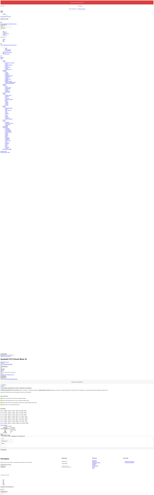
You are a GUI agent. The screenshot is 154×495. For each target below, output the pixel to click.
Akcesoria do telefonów (9, 83)
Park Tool (7, 147)
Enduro (6, 115)
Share (1, 373)
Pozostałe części (8, 69)
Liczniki (6, 73)
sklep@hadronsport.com (66, 467)
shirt (4, 41)
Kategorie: (2, 379)
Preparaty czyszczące (9, 123)
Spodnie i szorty (8, 95)
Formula (6, 143)
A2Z (6, 141)
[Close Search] (0, 21)
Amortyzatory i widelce (9, 62)
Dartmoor (7, 137)
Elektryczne (7, 117)
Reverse (6, 148)
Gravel (6, 116)
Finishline (7, 139)
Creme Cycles (8, 140)
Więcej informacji (3, 425)
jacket (4, 39)
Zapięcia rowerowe (9, 75)
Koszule (6, 104)
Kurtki (6, 101)
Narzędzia (7, 122)
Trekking (7, 113)
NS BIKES (7, 128)
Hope (6, 136)
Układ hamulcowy (8, 64)
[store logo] (8, 23)
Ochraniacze (7, 88)
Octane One (7, 138)
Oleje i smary (7, 124)
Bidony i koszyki (8, 81)
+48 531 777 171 (65, 465)
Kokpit (6, 68)
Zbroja (6, 89)
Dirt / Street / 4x (8, 110)
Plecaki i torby (8, 78)
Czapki (6, 103)
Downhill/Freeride (8, 108)
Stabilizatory (7, 91)
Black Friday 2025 (7, 149)
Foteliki (6, 77)
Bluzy (6, 100)
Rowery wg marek (8, 118)
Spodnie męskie (14, 379)
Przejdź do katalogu (81, 8)
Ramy (6, 63)
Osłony (6, 72)
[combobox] (6, 27)
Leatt (6, 144)
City (6, 114)
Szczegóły (2, 386)
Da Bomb (7, 142)
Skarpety (7, 102)
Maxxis (6, 134)
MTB (6, 109)
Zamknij (2, 57)
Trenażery (7, 74)
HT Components (8, 131)
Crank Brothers (8, 130)
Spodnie (6, 379)
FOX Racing (7, 129)
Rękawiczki (7, 90)
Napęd (6, 66)
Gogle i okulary (8, 87)
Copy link (2, 372)
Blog (6, 48)
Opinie (1, 433)
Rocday (6, 135)
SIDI (6, 145)
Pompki (6, 125)
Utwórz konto (8, 50)
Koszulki (7, 96)
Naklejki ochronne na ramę (10, 82)
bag (3, 40)
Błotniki (6, 80)
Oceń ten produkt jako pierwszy (6, 364)
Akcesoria (7, 98)
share (1, 371)
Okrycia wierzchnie (9, 99)
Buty (6, 97)
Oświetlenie (7, 76)
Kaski (6, 86)
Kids (6, 111)
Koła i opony (7, 67)
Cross (6, 112)
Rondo (6, 133)
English (4, 14)
